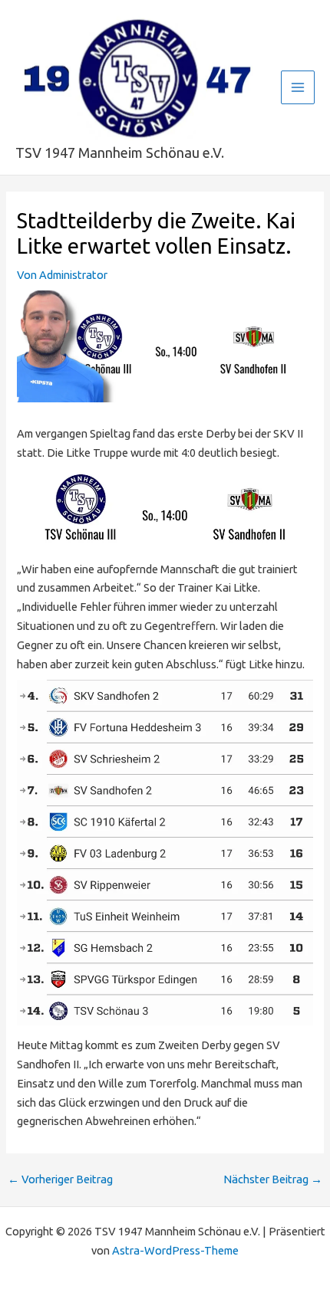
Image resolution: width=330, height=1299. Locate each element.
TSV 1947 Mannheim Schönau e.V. (119, 152)
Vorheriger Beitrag (60, 1180)
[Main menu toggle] (298, 87)
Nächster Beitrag (272, 1180)
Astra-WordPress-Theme (175, 1250)
